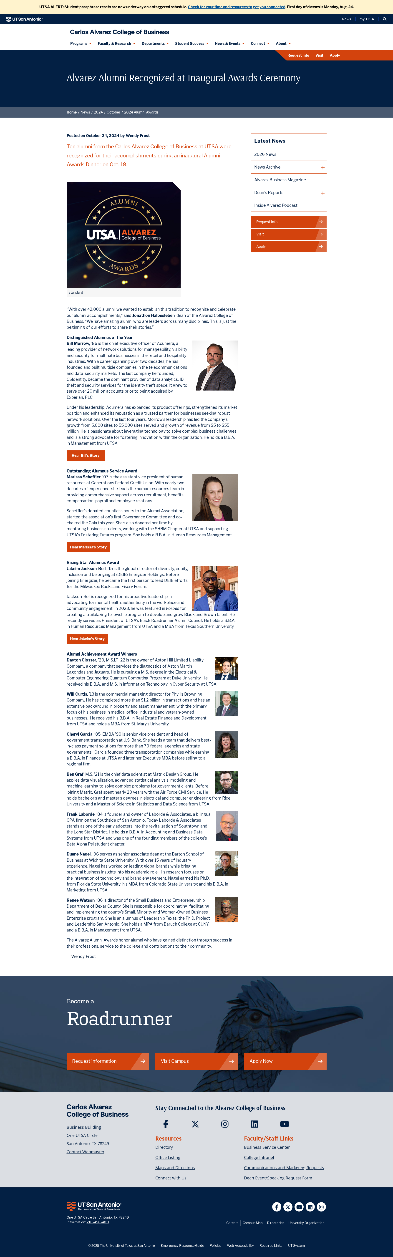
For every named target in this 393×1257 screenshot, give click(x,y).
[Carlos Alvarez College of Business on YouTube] (285, 1125)
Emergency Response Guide (182, 1245)
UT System (296, 1245)
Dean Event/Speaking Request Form (278, 1178)
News (346, 19)
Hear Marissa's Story (88, 547)
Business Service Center (267, 1147)
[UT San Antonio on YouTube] (299, 1207)
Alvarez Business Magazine (280, 179)
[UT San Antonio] (24, 19)
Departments (153, 43)
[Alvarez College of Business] (119, 30)
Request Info (298, 55)
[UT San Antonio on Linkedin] (310, 1207)
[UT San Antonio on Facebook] (277, 1207)
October (113, 112)
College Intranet (259, 1157)
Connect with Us (170, 1178)
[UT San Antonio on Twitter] (288, 1207)
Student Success (189, 43)
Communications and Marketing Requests (284, 1167)
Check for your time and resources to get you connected (236, 7)
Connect (258, 43)
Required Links (270, 1245)
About (281, 43)
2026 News (265, 154)
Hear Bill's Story (86, 455)
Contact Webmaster (85, 1151)
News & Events (227, 43)
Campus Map (253, 1223)
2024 (98, 112)
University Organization (306, 1223)
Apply (335, 55)
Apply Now (261, 1061)
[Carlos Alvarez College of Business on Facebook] (167, 1125)
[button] (385, 19)
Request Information (94, 1061)
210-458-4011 (98, 1222)
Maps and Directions (175, 1167)
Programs (78, 43)
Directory (164, 1147)
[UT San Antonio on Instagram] (321, 1207)
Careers (232, 1223)
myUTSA (367, 19)
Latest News (269, 141)
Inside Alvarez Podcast (275, 205)
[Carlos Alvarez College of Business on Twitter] (196, 1125)
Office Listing (167, 1157)
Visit (319, 55)
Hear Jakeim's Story (87, 638)
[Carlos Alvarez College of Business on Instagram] (226, 1125)
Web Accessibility (240, 1245)
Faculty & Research (114, 43)
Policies (215, 1245)
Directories (275, 1223)
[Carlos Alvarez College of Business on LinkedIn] (255, 1125)
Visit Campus (175, 1061)
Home (72, 112)
